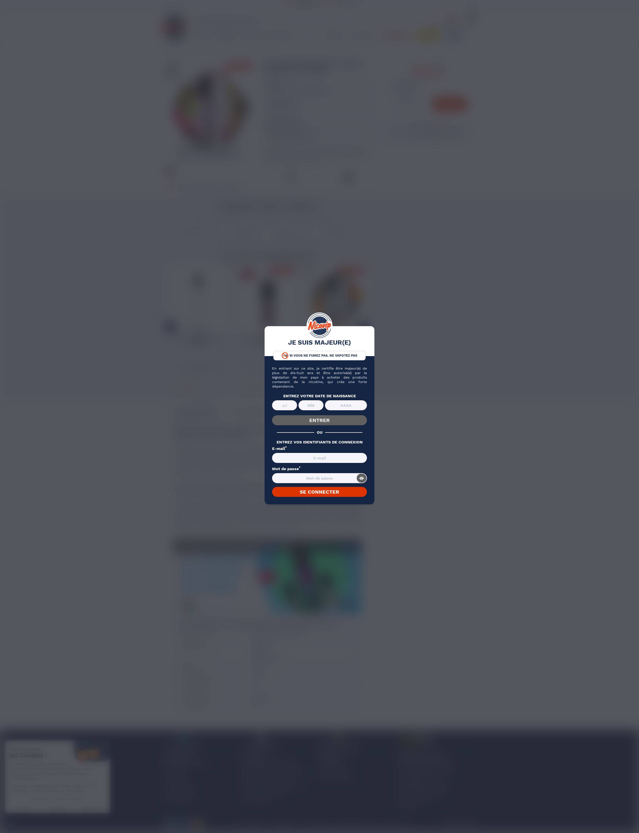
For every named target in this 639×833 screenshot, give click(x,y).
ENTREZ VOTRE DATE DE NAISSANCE (319, 396)
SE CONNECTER (319, 492)
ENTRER (319, 420)
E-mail (279, 448)
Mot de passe (286, 469)
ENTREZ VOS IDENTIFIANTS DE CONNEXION (320, 442)
